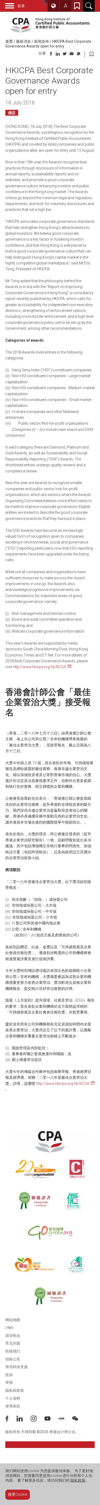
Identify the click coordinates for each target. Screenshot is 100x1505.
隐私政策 (77, 1480)
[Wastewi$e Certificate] (50, 1296)
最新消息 (23, 41)
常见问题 (12, 1343)
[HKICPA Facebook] (11, 1420)
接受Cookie (17, 1494)
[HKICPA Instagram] (38, 1420)
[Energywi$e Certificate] (34, 1200)
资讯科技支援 (16, 1367)
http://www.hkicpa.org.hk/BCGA (39, 667)
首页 (9, 41)
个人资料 (12, 1398)
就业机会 (12, 1335)
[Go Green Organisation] (50, 1232)
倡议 (11, 113)
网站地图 (12, 1320)
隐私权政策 (14, 1390)
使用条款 (12, 1406)
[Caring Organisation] (35, 1169)
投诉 (9, 1375)
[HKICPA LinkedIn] (24, 1420)
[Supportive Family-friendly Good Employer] (76, 1264)
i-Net (9, 1327)
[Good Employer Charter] (73, 1200)
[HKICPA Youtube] (51, 1420)
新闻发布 (41, 41)
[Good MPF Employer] (34, 1264)
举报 (9, 1382)
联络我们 (12, 1351)
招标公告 (12, 1359)
